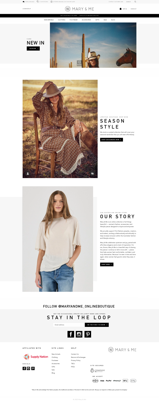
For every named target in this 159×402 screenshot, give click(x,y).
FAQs (73, 367)
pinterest (87, 334)
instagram (79, 334)
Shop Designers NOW (110, 139)
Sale (105, 20)
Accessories (86, 20)
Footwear (73, 20)
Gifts (97, 20)
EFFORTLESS (34, 48)
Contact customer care (116, 1)
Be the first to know (96, 324)
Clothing (61, 20)
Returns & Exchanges (78, 357)
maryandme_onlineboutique (88, 306)
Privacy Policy (75, 360)
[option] (79, 45)
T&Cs (73, 363)
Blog (113, 20)
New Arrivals (49, 20)
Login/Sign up (27, 8)
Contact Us (75, 354)
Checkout (133, 9)
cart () (124, 9)
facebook (70, 334)
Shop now (106, 264)
